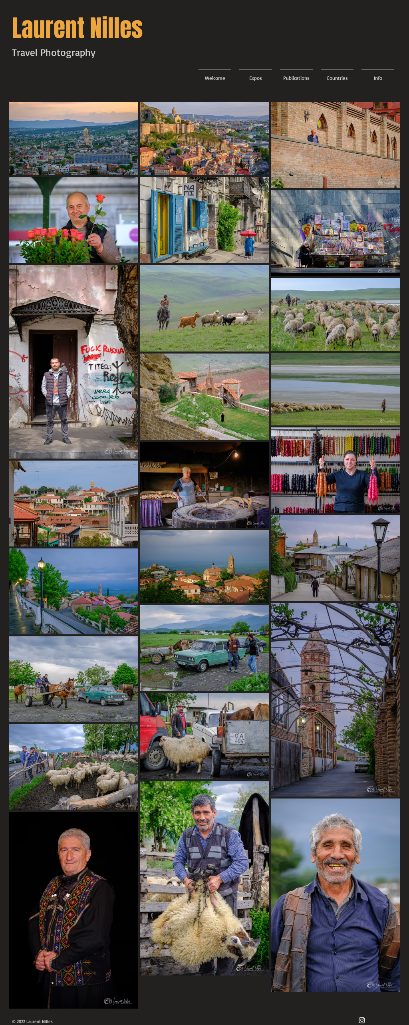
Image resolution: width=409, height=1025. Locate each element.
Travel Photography (53, 52)
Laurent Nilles (77, 28)
